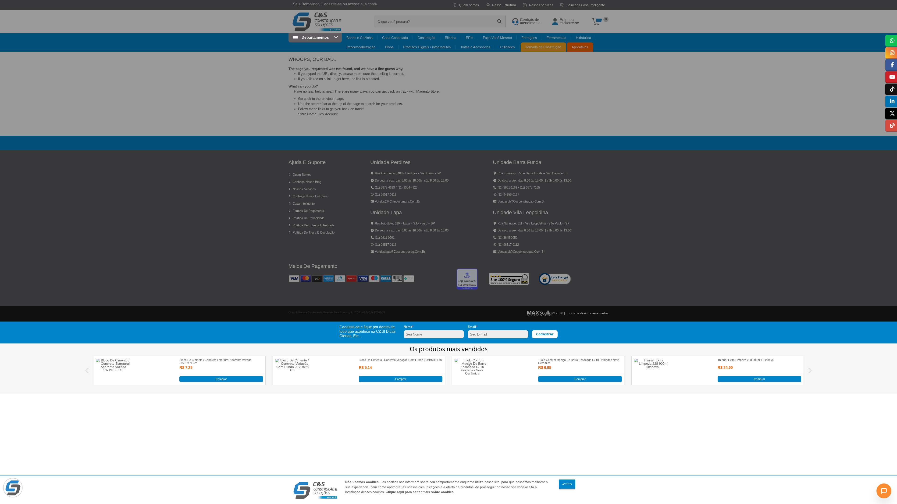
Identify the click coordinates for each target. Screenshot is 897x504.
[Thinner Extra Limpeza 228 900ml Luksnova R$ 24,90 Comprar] (651, 381)
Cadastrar (545, 334)
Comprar (221, 379)
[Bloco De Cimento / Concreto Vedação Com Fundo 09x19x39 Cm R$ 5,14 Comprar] (292, 381)
